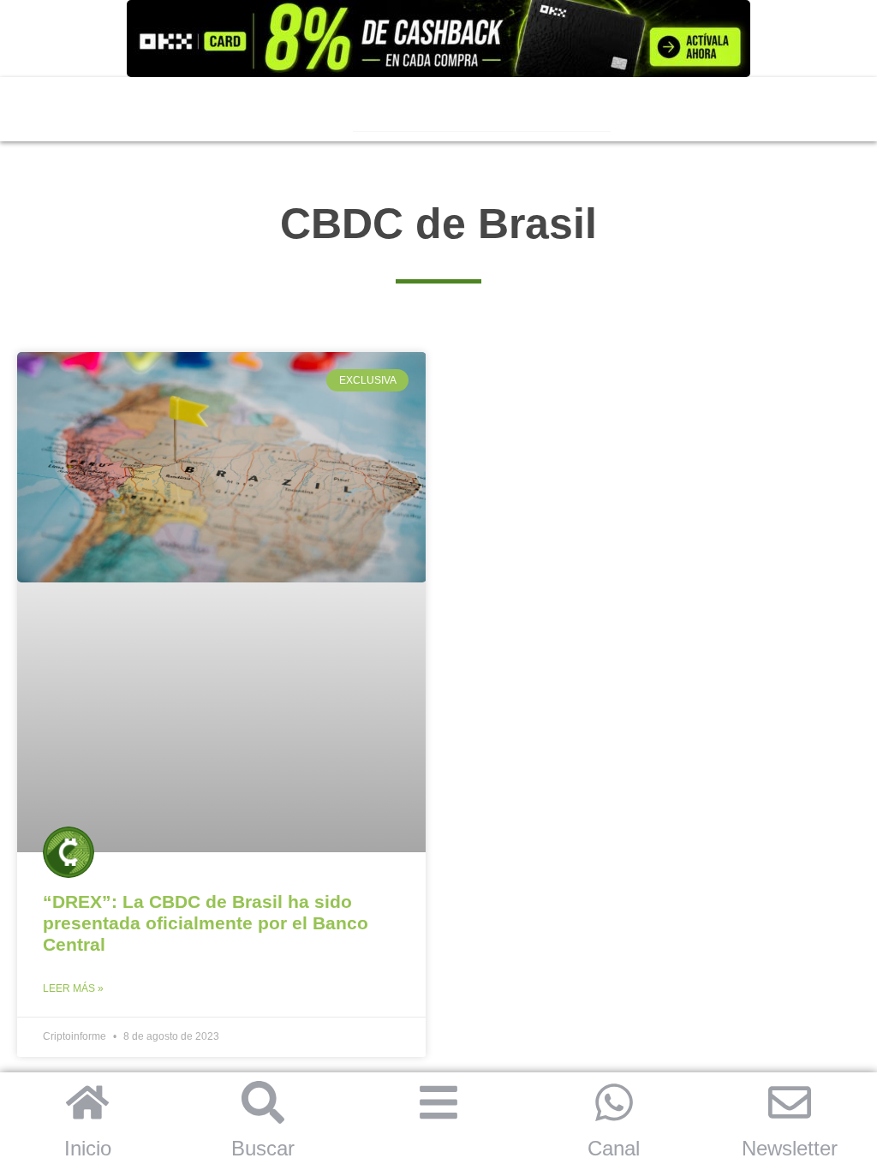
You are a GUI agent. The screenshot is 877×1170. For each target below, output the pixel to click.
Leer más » (73, 988)
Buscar (263, 1148)
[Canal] (614, 1102)
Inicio (87, 1148)
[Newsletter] (789, 1102)
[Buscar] (263, 1102)
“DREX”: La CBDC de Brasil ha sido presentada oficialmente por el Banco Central (205, 923)
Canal (614, 1148)
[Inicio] (87, 1102)
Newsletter (790, 1148)
